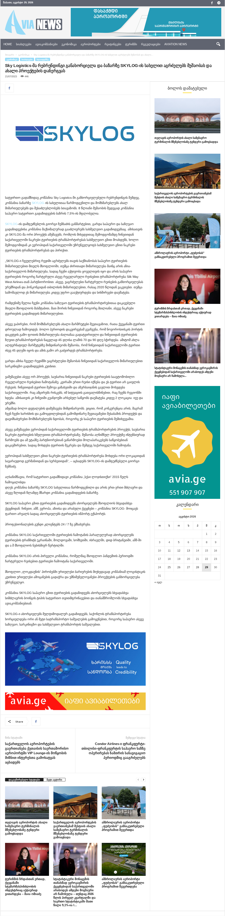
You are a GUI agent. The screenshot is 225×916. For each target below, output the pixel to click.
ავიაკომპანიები (46, 44)
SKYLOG (11, 224)
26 (178, 567)
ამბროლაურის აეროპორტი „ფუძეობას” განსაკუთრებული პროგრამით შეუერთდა (123, 826)
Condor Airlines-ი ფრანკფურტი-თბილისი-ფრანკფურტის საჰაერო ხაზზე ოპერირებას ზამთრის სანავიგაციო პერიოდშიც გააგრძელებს (113, 750)
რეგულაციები (150, 44)
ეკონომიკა (69, 44)
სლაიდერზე (43, 59)
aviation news (175, 44)
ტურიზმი (131, 44)
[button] (218, 44)
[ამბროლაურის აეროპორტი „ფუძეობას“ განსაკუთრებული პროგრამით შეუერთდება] (124, 859)
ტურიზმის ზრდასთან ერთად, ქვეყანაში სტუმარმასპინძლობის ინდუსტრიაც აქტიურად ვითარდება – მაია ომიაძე (25, 886)
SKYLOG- (38, 203)
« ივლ (158, 582)
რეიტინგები (113, 44)
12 (178, 550)
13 (188, 550)
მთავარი (9, 55)
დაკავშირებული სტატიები (24, 779)
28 (197, 567)
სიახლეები (23, 44)
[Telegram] (218, 3)
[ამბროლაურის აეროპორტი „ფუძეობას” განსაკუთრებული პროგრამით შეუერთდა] (124, 802)
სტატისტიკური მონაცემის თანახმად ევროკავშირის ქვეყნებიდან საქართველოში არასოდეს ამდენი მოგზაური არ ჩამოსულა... (186, 371)
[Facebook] (212, 3)
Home (8, 44)
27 (188, 567)
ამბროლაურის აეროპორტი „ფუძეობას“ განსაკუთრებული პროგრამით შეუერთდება (123, 882)
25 (169, 567)
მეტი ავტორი (54, 779)
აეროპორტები (91, 44)
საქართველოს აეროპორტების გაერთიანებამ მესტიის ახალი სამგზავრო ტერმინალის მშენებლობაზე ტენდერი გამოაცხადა (74, 830)
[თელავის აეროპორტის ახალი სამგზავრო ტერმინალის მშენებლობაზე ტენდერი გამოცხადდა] (27, 802)
